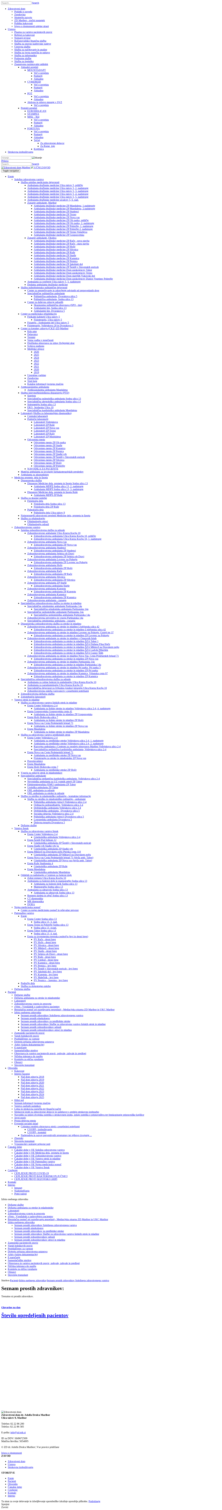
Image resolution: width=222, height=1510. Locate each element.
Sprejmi (5, 1504)
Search (35, 2)
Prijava (4, 160)
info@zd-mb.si (18, 1432)
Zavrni (4, 1507)
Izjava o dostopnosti (11, 1453)
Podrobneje (94, 1501)
